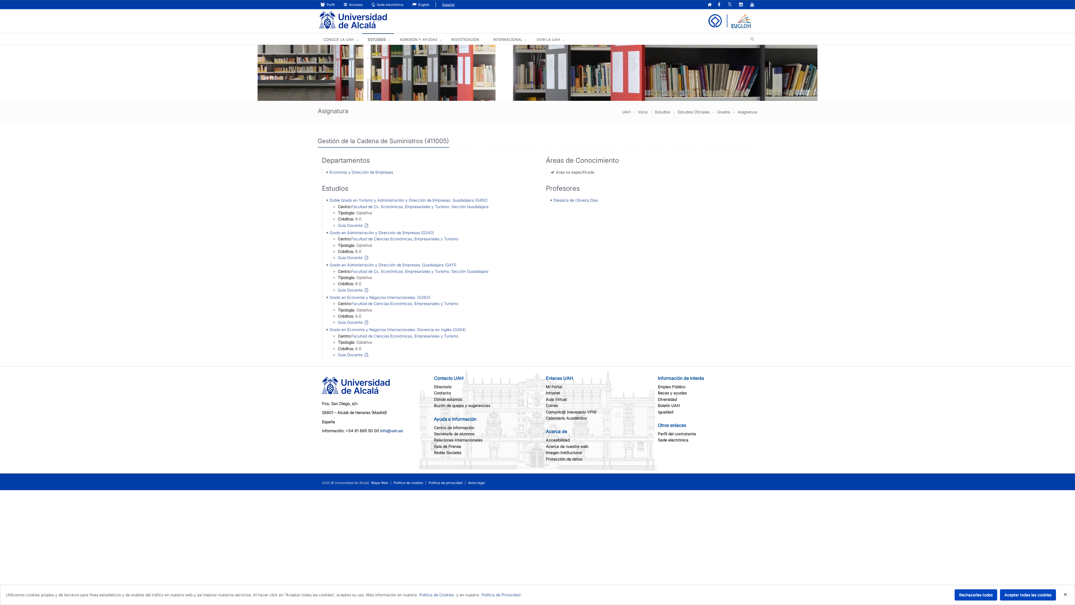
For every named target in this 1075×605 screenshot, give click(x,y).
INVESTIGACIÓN (465, 39)
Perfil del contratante (677, 433)
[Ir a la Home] (353, 20)
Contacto (442, 392)
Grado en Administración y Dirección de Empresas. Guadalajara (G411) (392, 264)
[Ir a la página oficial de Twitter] (730, 5)
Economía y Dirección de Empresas (361, 172)
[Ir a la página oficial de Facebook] (719, 5)
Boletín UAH (669, 405)
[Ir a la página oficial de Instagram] (741, 5)
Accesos (355, 5)
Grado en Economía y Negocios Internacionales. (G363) (379, 297)
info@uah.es (391, 430)
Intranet (553, 392)
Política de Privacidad (501, 594)
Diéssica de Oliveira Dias (575, 200)
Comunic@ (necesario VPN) (571, 411)
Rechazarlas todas (976, 594)
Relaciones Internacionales (458, 440)
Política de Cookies (436, 594)
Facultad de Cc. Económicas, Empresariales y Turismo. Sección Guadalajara (420, 206)
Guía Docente (351, 225)
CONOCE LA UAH (338, 39)
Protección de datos (564, 459)
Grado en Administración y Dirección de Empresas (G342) (381, 232)
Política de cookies (408, 483)
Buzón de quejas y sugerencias (462, 405)
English (423, 5)
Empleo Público (671, 386)
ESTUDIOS (377, 39)
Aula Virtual (556, 399)
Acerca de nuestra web (567, 446)
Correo (552, 405)
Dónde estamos (448, 399)
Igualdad (665, 411)
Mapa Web (379, 483)
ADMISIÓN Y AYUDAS (418, 39)
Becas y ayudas (672, 392)
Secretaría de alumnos (454, 433)
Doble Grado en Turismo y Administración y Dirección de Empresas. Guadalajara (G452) (408, 200)
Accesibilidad (558, 440)
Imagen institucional (564, 452)
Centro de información (454, 427)
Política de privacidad (445, 483)
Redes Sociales (447, 452)
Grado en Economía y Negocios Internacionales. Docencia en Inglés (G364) (397, 329)
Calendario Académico (566, 418)
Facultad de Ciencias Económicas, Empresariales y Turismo (404, 238)
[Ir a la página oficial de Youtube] (752, 5)
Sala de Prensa (447, 446)
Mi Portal (554, 386)
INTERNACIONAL (507, 39)
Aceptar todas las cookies (1027, 594)
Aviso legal (476, 483)
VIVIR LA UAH (548, 39)
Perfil (330, 5)
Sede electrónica (389, 5)
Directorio (443, 386)
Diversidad (667, 399)
